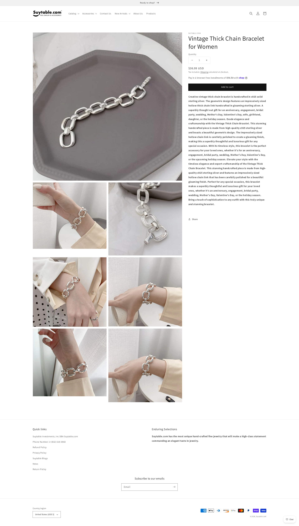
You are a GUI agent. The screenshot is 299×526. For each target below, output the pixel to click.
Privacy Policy (39, 452)
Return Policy (39, 469)
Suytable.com (261, 516)
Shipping (204, 72)
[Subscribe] (174, 487)
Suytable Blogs (40, 458)
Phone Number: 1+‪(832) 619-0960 (49, 441)
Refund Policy (40, 447)
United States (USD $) (44, 514)
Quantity (192, 54)
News (35, 463)
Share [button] (195, 219)
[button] (74, 13)
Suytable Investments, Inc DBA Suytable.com (55, 436)
